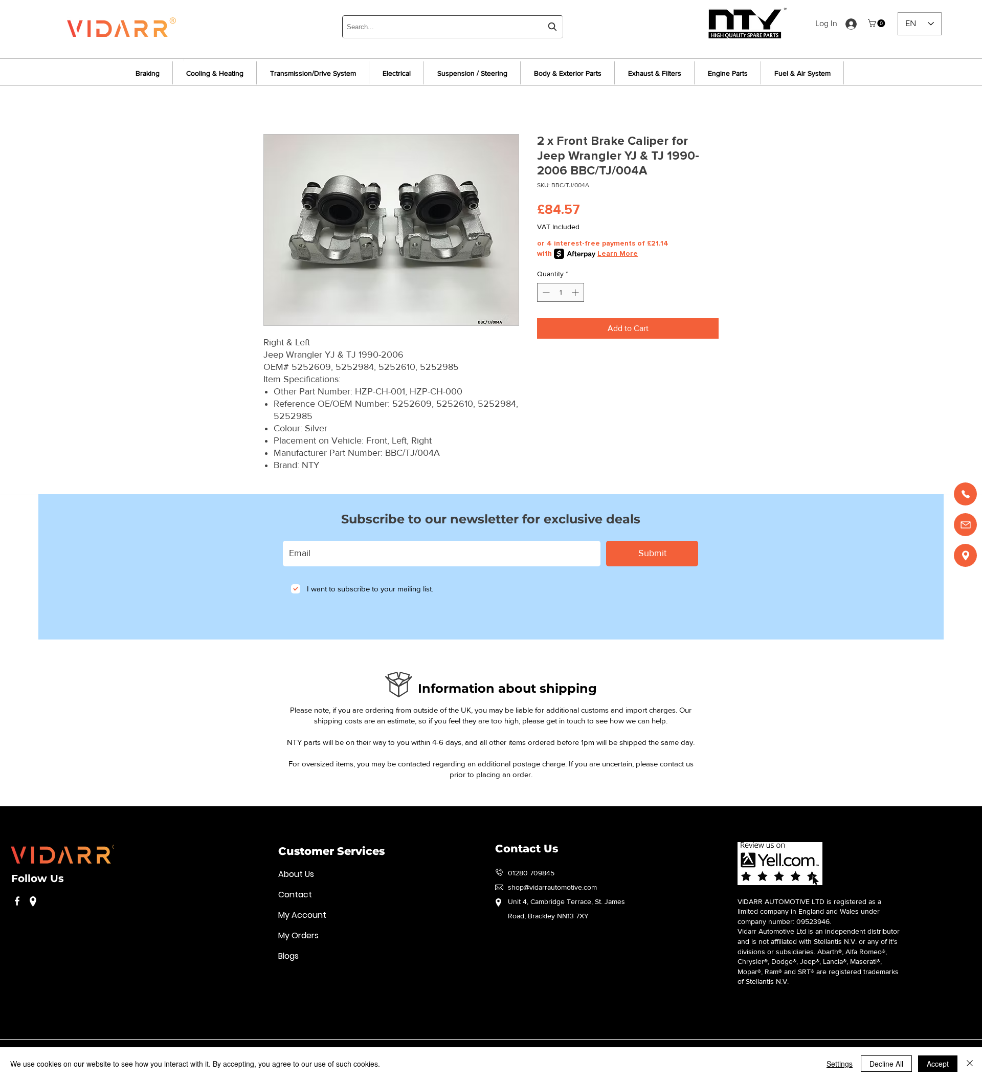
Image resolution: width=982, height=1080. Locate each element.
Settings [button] (840, 1064)
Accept (938, 1064)
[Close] (970, 1063)
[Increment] (576, 292)
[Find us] (965, 555)
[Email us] (965, 524)
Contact (295, 894)
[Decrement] (545, 292)
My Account (302, 915)
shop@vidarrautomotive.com (552, 887)
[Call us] (965, 493)
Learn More (617, 253)
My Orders (298, 935)
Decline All (886, 1064)
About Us (296, 874)
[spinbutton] (560, 292)
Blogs (288, 956)
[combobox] (452, 26)
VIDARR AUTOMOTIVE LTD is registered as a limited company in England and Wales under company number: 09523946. (809, 911)
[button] (877, 23)
